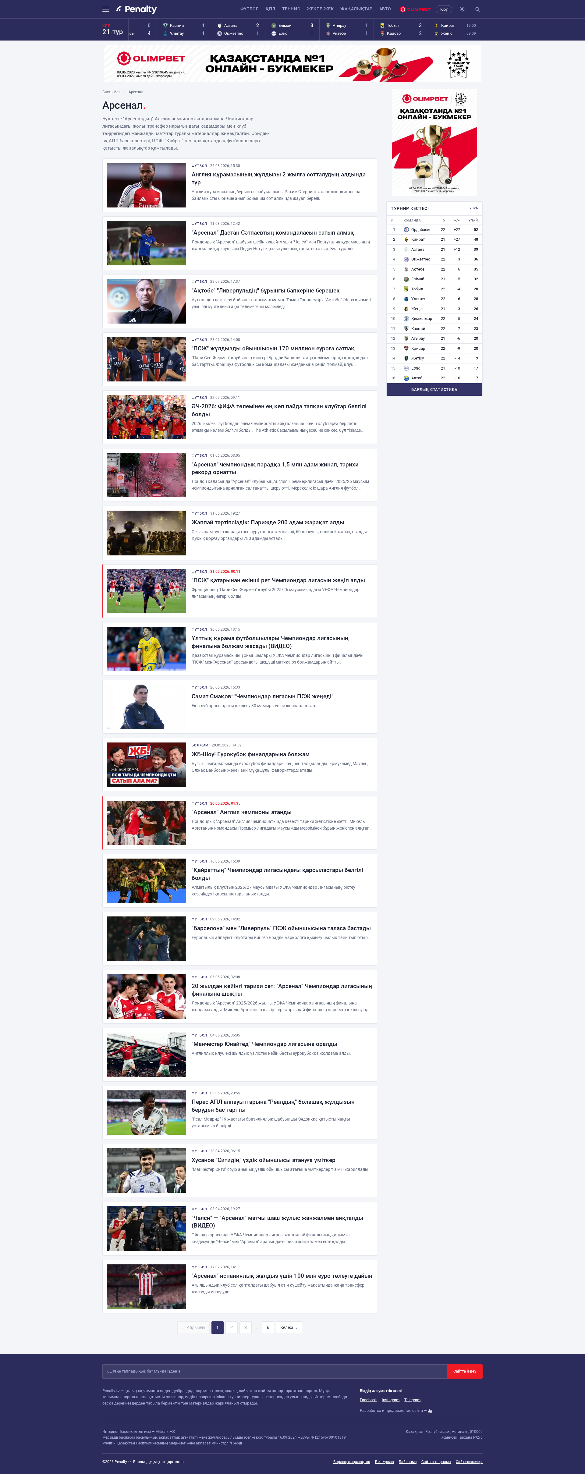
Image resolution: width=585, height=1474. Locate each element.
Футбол (249, 8)
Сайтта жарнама (436, 1462)
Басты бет (111, 92)
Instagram (390, 1400)
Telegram (412, 1400)
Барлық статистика (434, 389)
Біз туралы (384, 1462)
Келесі (289, 1327)
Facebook (368, 1400)
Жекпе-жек (320, 8)
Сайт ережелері (469, 1462)
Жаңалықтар (356, 8)
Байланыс (408, 1462)
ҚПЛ (270, 8)
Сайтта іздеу (464, 1371)
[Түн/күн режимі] (462, 9)
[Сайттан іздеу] (477, 9)
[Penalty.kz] (136, 9)
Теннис (291, 8)
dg (430, 1410)
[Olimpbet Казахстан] (415, 9)
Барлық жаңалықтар (351, 1462)
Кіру (444, 9)
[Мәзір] (107, 9)
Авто (385, 8)
